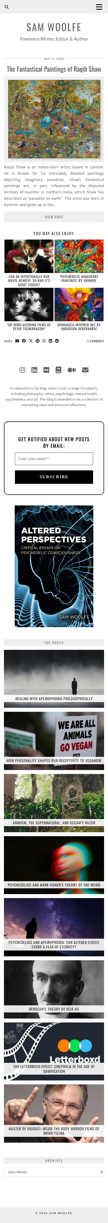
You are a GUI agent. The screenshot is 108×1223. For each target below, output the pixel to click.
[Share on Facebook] (24, 341)
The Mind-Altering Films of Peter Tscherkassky (29, 326)
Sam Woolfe (54, 27)
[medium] (72, 369)
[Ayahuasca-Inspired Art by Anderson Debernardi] (79, 304)
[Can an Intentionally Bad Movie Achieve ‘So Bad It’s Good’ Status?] (28, 256)
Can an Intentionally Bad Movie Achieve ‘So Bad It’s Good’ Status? (29, 280)
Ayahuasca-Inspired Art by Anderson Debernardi (79, 326)
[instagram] (22, 369)
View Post (54, 217)
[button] (101, 7)
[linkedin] (34, 369)
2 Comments (95, 341)
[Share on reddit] (57, 341)
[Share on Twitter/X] (31, 341)
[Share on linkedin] (50, 341)
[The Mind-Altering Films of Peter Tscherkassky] (28, 304)
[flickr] (46, 369)
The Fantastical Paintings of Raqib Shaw (54, 69)
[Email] (85, 369)
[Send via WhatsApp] (44, 341)
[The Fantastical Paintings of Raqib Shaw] (54, 160)
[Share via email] (17, 341)
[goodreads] (58, 369)
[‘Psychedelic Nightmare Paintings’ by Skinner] (79, 256)
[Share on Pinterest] (37, 341)
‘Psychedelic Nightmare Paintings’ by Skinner (79, 278)
